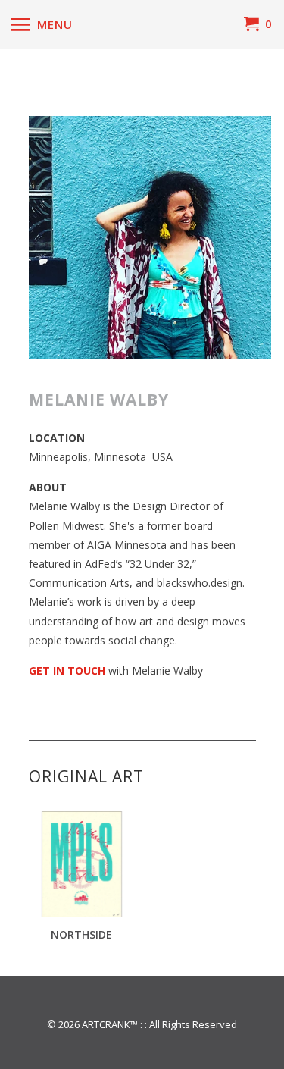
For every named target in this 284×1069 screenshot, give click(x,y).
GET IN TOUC (63, 670)
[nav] (42, 24)
